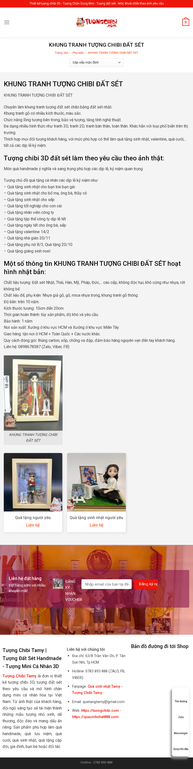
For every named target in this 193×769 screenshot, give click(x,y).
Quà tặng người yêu (33, 517)
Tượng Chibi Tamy (87, 693)
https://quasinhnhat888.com (95, 717)
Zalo (181, 717)
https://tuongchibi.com (100, 711)
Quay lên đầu (180, 749)
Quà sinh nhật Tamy (104, 686)
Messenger (181, 733)
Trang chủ (61, 52)
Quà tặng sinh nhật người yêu (96, 517)
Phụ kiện (78, 52)
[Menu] (7, 22)
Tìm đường (181, 701)
